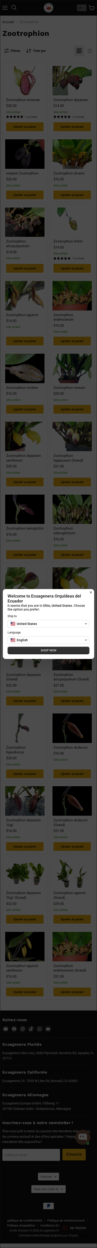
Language (14, 632)
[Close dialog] (91, 592)
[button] (48, 624)
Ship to (12, 616)
